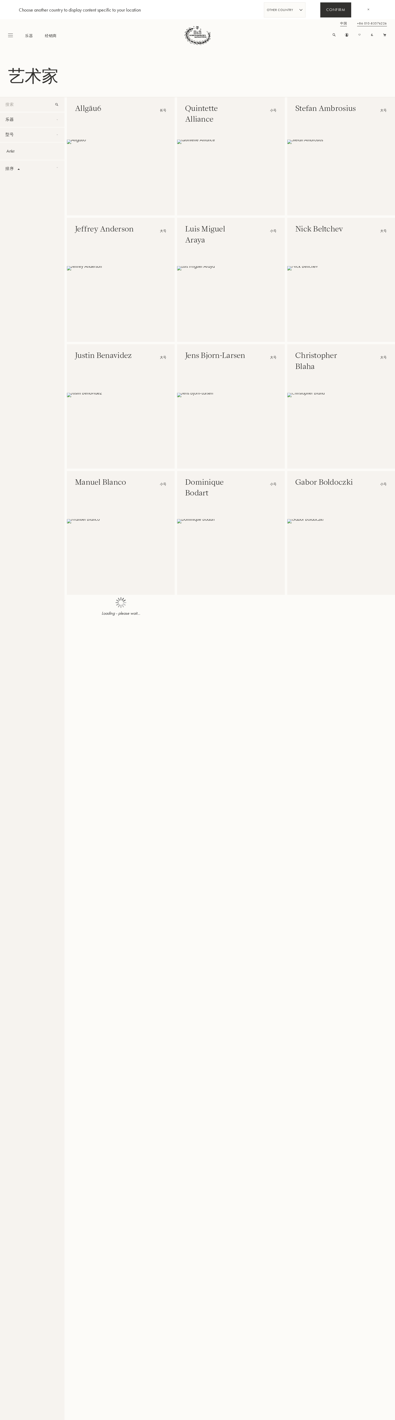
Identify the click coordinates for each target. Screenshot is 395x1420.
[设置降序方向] (18, 169)
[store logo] (197, 35)
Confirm (335, 10)
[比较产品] (372, 35)
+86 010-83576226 (372, 24)
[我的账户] (346, 35)
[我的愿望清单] (359, 35)
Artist (10, 151)
